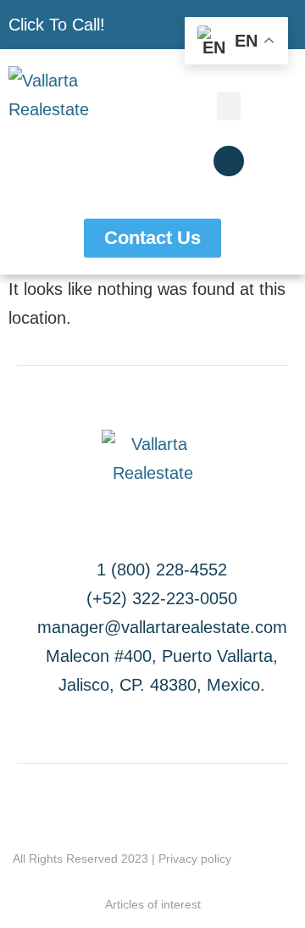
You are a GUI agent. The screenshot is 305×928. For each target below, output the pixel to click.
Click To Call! (56, 24)
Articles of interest (153, 904)
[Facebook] (229, 161)
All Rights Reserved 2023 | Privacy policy (122, 858)
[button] (229, 106)
